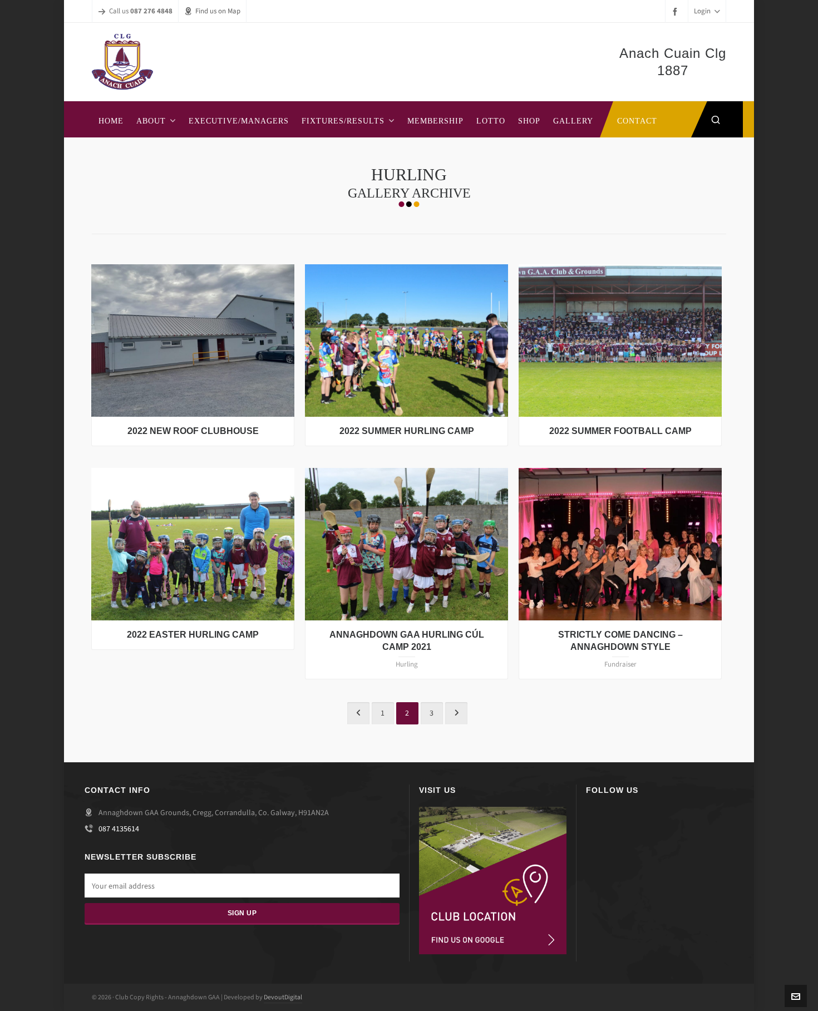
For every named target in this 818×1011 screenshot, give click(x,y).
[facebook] (676, 11)
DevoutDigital (283, 997)
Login (702, 11)
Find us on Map (217, 11)
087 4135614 (118, 828)
